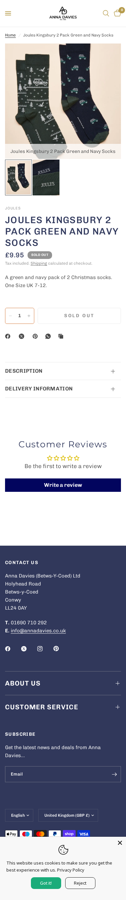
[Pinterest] (37, 336)
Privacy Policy (70, 870)
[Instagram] (44, 648)
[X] (23, 336)
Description (24, 371)
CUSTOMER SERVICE (41, 707)
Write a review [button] (63, 485)
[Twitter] (28, 648)
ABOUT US (23, 683)
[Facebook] (9, 336)
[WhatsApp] (49, 336)
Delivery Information (39, 388)
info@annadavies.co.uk (38, 631)
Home (10, 35)
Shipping (39, 263)
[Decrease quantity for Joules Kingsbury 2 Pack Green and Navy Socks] (10, 316)
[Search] (106, 13)
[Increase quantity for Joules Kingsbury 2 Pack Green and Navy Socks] (29, 316)
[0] (116, 13)
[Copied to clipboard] (62, 336)
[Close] (120, 842)
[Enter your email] (114, 774)
